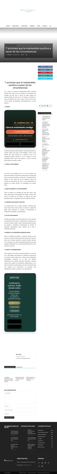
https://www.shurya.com (20, 356)
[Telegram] (33, 345)
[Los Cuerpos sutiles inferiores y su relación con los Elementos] (39, 124)
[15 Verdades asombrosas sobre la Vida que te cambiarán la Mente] (9, 373)
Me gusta (50, 66)
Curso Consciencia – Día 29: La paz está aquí (15, 439)
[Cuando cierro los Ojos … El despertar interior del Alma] (20, 373)
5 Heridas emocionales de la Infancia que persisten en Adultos (46, 152)
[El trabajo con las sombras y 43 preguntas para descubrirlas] (39, 166)
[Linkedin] (27, 345)
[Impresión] (30, 345)
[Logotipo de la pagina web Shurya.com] (28, 17)
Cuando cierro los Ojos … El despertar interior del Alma (19, 379)
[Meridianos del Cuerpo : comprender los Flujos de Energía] (39, 134)
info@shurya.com (27, 465)
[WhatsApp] (23, 345)
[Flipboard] (42, 463)
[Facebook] (14, 345)
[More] (36, 345)
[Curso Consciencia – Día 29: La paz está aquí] (7, 439)
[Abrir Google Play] (13, 144)
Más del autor (19, 367)
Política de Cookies (22, 472)
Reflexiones (17, 29)
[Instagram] (45, 463)
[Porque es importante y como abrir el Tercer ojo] (24, 439)
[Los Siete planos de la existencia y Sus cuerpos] (39, 119)
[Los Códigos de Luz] (39, 146)
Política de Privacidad (32, 472)
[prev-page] (5, 384)
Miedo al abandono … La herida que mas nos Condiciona (31, 379)
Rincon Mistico (10, 29)
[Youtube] (42, 466)
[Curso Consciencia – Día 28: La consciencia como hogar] (7, 446)
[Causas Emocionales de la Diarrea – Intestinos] (39, 140)
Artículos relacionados (10, 367)
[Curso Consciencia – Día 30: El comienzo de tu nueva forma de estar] (7, 432)
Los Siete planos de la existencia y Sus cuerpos (46, 118)
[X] (17, 345)
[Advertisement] (28, 4)
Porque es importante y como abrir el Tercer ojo (32, 439)
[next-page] (7, 384)
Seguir (50, 69)
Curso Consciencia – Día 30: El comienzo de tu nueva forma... (15, 432)
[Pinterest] (20, 345)
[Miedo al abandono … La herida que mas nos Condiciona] (31, 373)
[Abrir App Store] (27, 144)
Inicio (5, 29)
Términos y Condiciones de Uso (43, 472)
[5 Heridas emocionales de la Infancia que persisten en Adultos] (39, 157)
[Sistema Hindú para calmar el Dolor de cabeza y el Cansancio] (24, 446)
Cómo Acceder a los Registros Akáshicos (45, 159)
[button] (50, 26)
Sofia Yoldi (9, 54)
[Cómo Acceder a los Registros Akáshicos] (39, 160)
